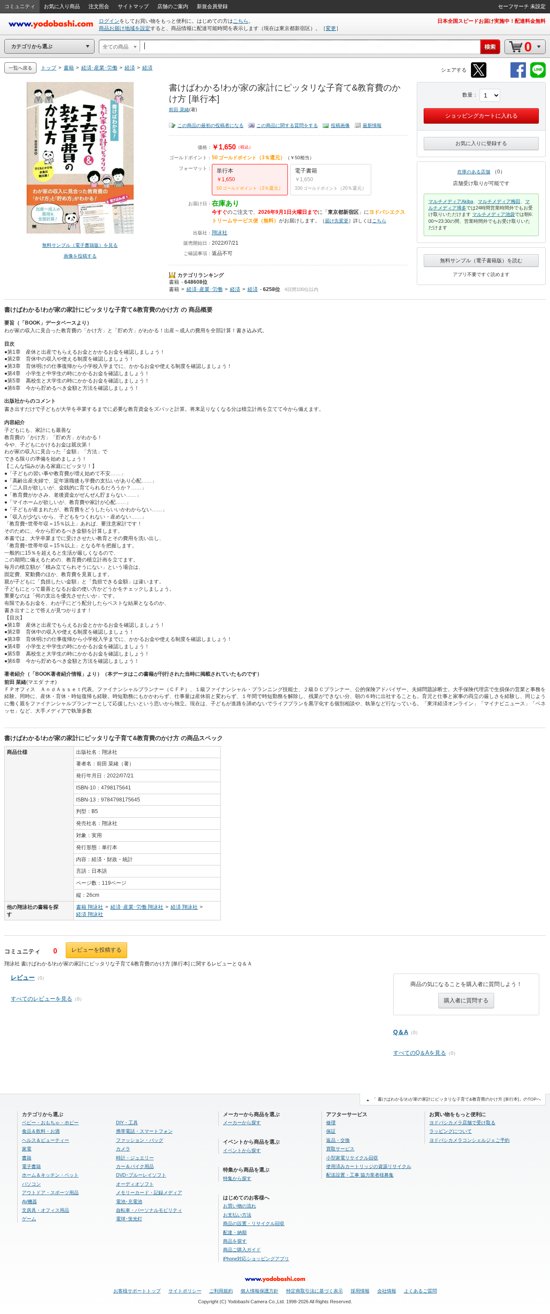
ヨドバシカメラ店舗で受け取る (462, 1122)
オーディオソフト (135, 1184)
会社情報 (386, 1290)
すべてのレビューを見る (41, 998)
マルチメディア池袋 (493, 214)
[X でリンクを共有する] (478, 76)
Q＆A (400, 1032)
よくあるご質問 (420, 1290)
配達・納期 (235, 1232)
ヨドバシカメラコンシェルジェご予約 (469, 1140)
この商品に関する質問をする (287, 125)
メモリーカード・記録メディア (149, 1192)
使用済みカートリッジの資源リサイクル (368, 1166)
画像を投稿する (80, 255)
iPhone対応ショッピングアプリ (256, 1258)
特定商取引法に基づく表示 (314, 1290)
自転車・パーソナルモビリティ (149, 1210)
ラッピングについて (450, 1131)
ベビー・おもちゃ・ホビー (50, 1122)
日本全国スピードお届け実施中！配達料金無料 (491, 21)
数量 (467, 95)
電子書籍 (31, 1166)
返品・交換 (338, 1140)
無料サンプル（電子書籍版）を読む (481, 261)
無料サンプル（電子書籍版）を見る (80, 245)
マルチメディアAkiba (450, 201)
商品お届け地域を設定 (124, 28)
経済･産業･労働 (204, 289)
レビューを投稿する (96, 950)
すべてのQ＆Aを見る (419, 1053)
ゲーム (29, 1218)
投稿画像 (340, 125)
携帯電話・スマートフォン (144, 1131)
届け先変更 (336, 220)
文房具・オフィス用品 (45, 1210)
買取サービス (340, 1148)
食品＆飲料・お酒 (41, 1131)
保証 (331, 1131)
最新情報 (372, 125)
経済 (235, 289)
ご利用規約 (221, 1290)
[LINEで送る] (538, 76)
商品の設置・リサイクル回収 (253, 1223)
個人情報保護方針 (259, 1290)
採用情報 (360, 1290)
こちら (240, 21)
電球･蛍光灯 (129, 1218)
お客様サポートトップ (137, 1290)
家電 (26, 1148)
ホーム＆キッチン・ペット (50, 1174)
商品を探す (235, 1241)
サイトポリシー (185, 1290)
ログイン (109, 21)
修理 (331, 1122)
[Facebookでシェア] (518, 76)
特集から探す (237, 1178)
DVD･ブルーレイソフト (141, 1174)
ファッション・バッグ (139, 1140)
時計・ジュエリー (135, 1157)
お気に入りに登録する (481, 143)
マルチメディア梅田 (499, 201)
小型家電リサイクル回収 (352, 1157)
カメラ (123, 1148)
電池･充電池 (129, 1201)
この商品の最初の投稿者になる (210, 125)
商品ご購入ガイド (242, 1249)
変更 (331, 28)
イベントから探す (242, 1150)
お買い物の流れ (239, 1205)
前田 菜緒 (179, 109)
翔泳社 (219, 233)
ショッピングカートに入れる (481, 115)
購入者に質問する (466, 1000)
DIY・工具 (127, 1122)
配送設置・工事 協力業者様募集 (360, 1174)
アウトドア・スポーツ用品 (50, 1192)
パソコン (31, 1184)
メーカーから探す (242, 1122)
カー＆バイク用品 (135, 1166)
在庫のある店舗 (473, 171)
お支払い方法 (237, 1214)
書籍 (174, 282)
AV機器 (29, 1201)
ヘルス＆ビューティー (45, 1140)
